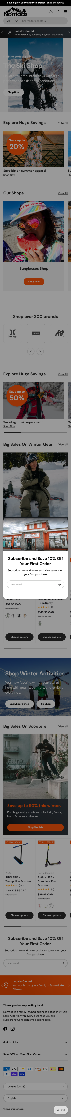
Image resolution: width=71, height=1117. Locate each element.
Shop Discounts (55, 2)
